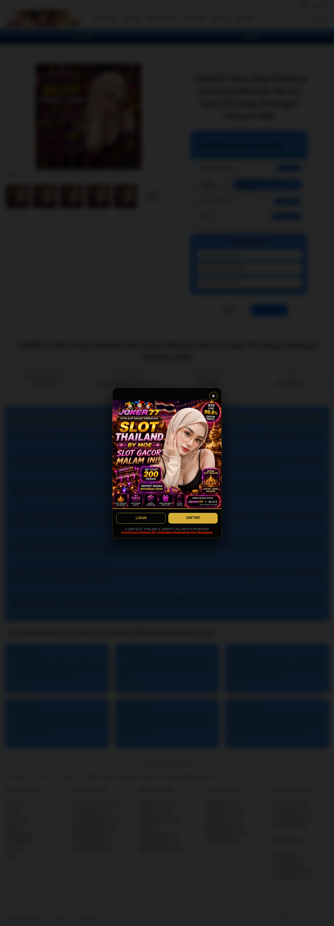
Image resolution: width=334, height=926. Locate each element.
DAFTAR (193, 518)
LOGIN (141, 518)
